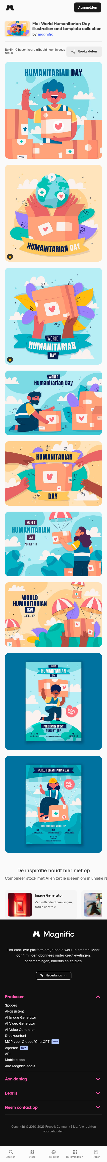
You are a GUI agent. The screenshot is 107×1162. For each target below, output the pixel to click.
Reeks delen (87, 51)
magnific (45, 34)
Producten (14, 996)
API (7, 1054)
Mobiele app (15, 1060)
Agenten (16, 1048)
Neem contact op (21, 1107)
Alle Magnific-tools (20, 1066)
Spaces (11, 1005)
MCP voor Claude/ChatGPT (31, 1041)
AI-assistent (14, 1011)
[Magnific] (10, 7)
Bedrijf (11, 1093)
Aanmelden (87, 7)
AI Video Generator (20, 1023)
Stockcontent (15, 1035)
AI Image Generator (20, 1017)
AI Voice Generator (20, 1029)
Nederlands (54, 975)
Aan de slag (16, 1078)
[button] (53, 976)
